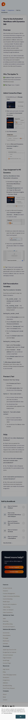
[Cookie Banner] (14, 713)
